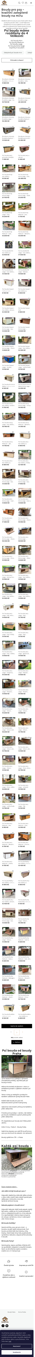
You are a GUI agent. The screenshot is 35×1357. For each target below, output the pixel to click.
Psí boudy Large (16, 44)
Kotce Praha (22, 1312)
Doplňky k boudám (16, 48)
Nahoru (18, 1042)
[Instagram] (6, 1325)
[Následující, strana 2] (17, 1032)
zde (10, 1341)
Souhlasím (17, 1352)
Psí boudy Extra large (16, 46)
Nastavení (17, 1346)
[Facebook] (3, 1325)
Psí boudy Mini (17, 41)
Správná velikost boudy (9, 1201)
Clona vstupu (9, 1219)
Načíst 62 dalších (16, 1026)
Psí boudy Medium (16, 42)
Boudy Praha (11, 1312)
